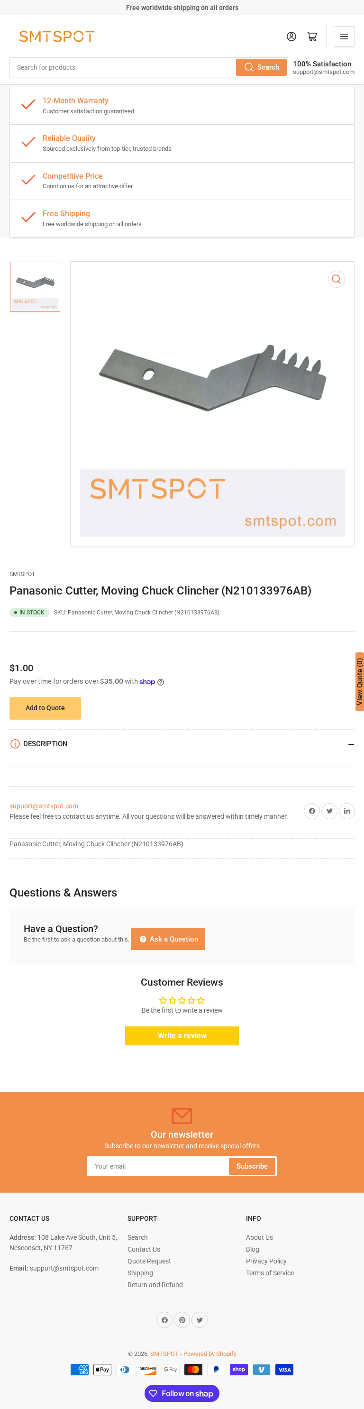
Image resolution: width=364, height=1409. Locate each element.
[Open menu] (344, 36)
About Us (259, 1237)
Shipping (140, 1273)
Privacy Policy (266, 1261)
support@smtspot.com (43, 806)
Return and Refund (155, 1285)
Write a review (182, 1035)
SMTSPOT (22, 574)
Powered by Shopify (210, 1353)
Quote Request (149, 1261)
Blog (252, 1249)
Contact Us (143, 1249)
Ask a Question (173, 939)
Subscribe (252, 1166)
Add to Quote (45, 708)
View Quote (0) (359, 681)
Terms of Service (270, 1273)
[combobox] (148, 67)
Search (268, 67)
